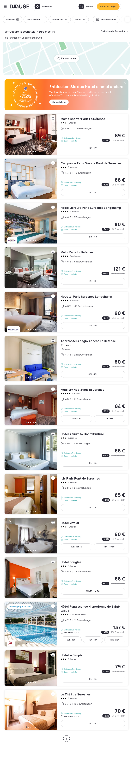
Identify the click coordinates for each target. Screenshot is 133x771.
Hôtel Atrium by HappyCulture (66, 449)
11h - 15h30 (109, 546)
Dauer (78, 19)
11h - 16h (93, 236)
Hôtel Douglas (66, 577)
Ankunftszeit (33, 19)
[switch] (106, 19)
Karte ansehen (68, 58)
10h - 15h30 (76, 546)
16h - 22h (114, 639)
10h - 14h (93, 507)
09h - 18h (93, 374)
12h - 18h (93, 639)
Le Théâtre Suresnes (66, 710)
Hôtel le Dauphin (66, 668)
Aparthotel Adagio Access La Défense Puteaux (66, 358)
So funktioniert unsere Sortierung (23, 37)
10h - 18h (93, 281)
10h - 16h (93, 192)
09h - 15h (71, 639)
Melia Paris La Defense (66, 267)
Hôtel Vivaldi (66, 535)
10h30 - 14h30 (93, 591)
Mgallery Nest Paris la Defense (66, 405)
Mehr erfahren (59, 102)
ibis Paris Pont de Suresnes (66, 494)
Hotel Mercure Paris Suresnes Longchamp (66, 223)
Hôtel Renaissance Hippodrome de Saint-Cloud (66, 624)
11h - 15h (109, 418)
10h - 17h (93, 148)
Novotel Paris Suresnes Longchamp (66, 312)
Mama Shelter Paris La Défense (66, 134)
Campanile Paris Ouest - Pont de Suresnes (66, 179)
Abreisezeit (57, 19)
